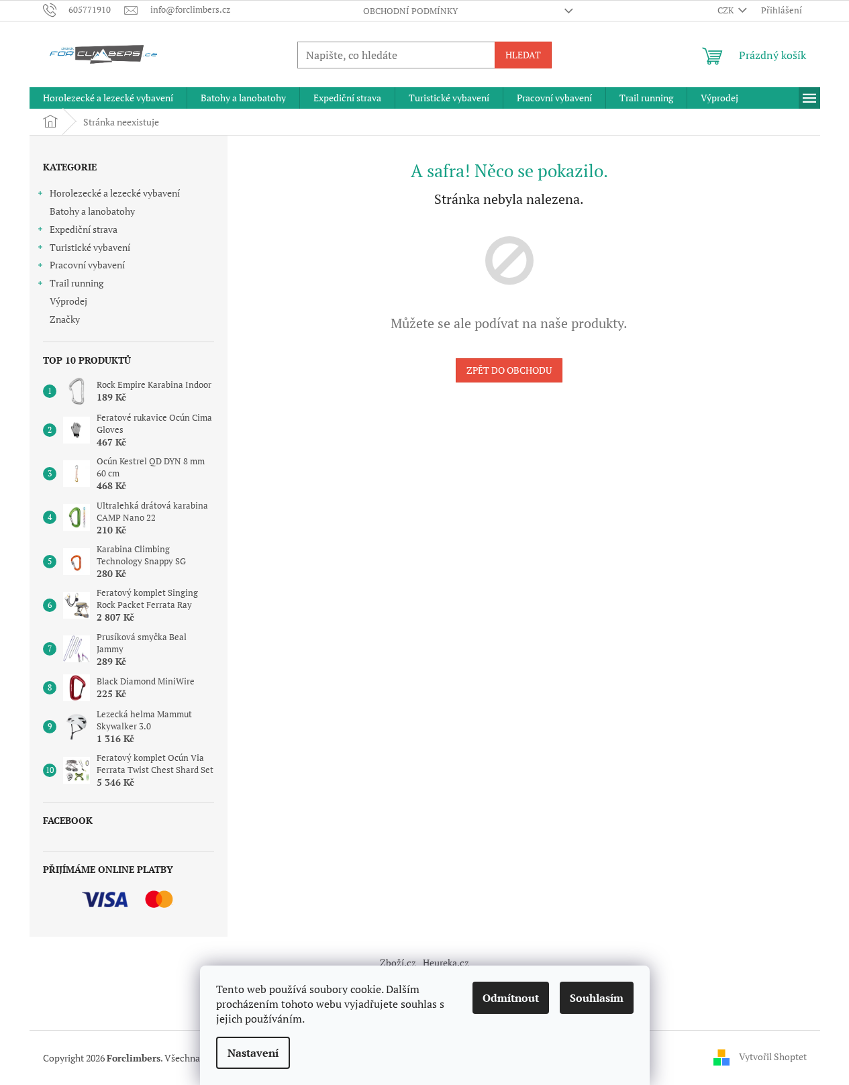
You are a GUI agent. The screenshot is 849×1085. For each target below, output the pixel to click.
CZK (726, 10)
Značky (65, 319)
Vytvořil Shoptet (773, 1056)
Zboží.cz (398, 962)
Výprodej (68, 301)
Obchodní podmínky (410, 11)
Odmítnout (511, 997)
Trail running (76, 282)
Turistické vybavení (90, 247)
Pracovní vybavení (87, 264)
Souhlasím (596, 997)
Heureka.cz (446, 962)
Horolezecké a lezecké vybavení (115, 193)
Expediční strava (83, 229)
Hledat (523, 54)
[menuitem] (108, 98)
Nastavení (253, 1052)
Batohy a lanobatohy (92, 211)
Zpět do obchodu (509, 370)
